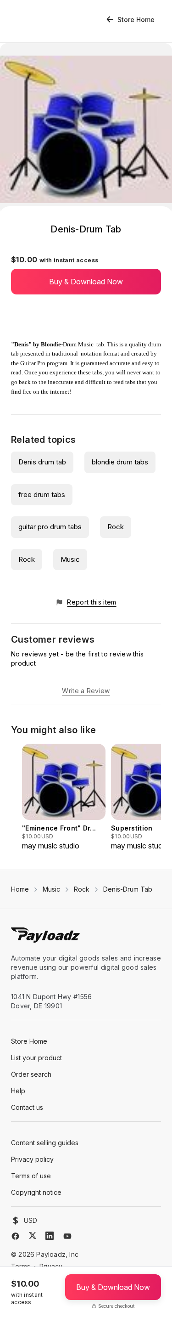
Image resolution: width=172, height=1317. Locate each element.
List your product (36, 1058)
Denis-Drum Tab (127, 889)
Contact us (27, 1107)
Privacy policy (32, 1159)
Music (70, 559)
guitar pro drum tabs (50, 526)
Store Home (136, 19)
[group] (63, 797)
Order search (31, 1074)
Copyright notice (36, 1192)
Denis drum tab (42, 462)
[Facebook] (15, 1236)
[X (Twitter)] (32, 1235)
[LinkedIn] (49, 1236)
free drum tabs (41, 494)
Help (18, 1091)
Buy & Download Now (86, 281)
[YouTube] (67, 1236)
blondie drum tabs (120, 462)
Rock (115, 526)
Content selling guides (44, 1143)
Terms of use (31, 1176)
